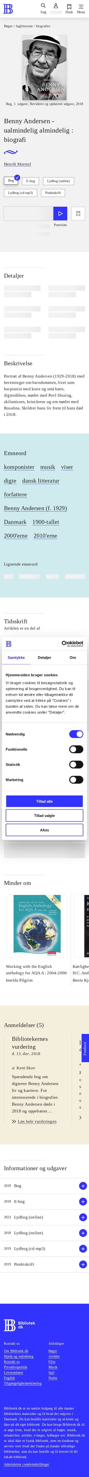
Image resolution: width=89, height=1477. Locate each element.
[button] (44, 1186)
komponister (19, 467)
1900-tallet (45, 522)
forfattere (15, 494)
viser (67, 467)
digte (10, 480)
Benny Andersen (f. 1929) (35, 508)
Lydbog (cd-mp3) (20, 193)
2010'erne (45, 535)
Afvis (44, 830)
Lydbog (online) (58, 181)
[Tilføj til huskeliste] (78, 213)
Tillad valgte (44, 815)
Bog (11, 180)
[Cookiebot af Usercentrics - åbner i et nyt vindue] (62, 644)
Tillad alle (44, 801)
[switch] (76, 749)
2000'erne (16, 535)
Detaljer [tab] (44, 657)
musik (47, 467)
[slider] (44, 71)
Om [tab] (73, 657)
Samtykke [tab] (16, 657)
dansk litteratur (40, 480)
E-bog (30, 181)
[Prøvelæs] (60, 213)
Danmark (15, 522)
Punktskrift (53, 193)
